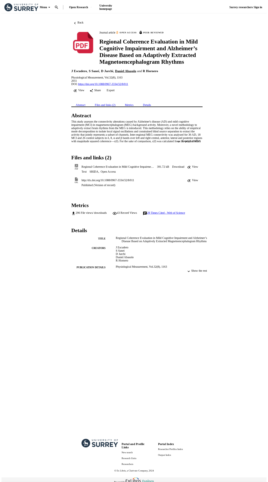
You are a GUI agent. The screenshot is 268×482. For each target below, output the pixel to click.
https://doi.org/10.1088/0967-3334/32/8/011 (103, 84)
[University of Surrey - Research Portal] (21, 7)
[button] (178, 166)
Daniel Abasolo (125, 71)
